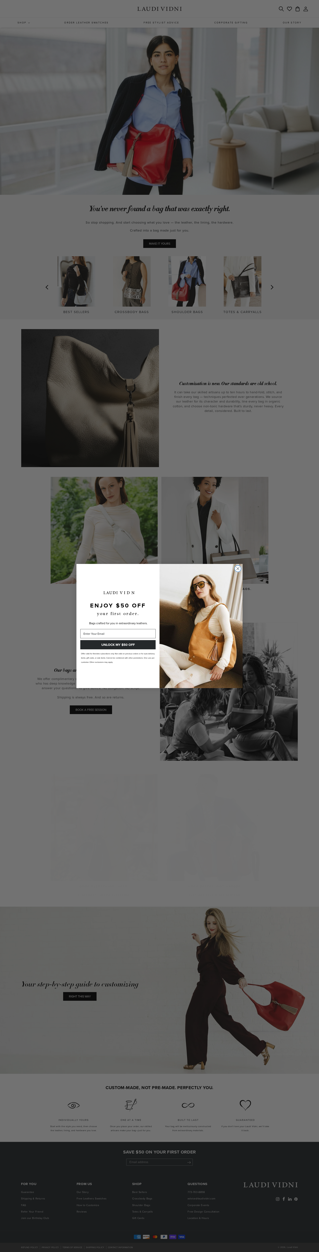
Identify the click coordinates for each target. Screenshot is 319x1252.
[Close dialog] (238, 568)
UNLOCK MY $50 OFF (118, 644)
